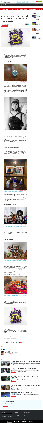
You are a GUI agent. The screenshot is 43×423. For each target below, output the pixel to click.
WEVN (24, 417)
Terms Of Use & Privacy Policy (27, 412)
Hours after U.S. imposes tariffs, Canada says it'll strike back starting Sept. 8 (26, 386)
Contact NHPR (16, 412)
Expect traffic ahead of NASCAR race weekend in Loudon (38, 38)
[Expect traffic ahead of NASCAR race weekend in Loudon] (34, 37)
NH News (37, 15)
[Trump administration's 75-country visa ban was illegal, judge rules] (5, 363)
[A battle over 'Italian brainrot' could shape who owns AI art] (5, 394)
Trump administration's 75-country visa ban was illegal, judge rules (25, 361)
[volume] (3, 5)
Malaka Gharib (5, 23)
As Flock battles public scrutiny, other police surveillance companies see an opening (26, 377)
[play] (1, 4)
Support (40, 1)
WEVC (24, 415)
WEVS (24, 419)
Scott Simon (12, 369)
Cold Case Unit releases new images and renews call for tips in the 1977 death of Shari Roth (38, 18)
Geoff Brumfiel (12, 393)
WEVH (24, 416)
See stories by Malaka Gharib (9, 353)
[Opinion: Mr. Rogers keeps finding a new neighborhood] (5, 370)
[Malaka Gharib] (2, 353)
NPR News (5, 346)
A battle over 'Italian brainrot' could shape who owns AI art (24, 392)
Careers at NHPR (17, 415)
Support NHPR (5, 406)
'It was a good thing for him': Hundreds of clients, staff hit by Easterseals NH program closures (38, 24)
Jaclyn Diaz (12, 378)
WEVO (24, 418)
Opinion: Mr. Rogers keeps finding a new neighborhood (23, 368)
